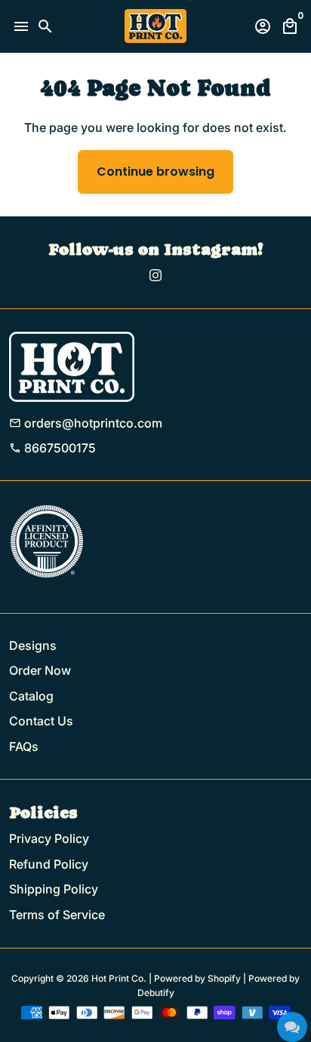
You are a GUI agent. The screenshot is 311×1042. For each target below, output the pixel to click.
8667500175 (52, 447)
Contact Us (41, 720)
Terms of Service (57, 914)
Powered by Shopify (197, 978)
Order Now (40, 670)
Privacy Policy (49, 838)
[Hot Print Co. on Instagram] (155, 275)
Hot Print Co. (118, 978)
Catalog (31, 695)
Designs (33, 645)
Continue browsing (155, 171)
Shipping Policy (53, 888)
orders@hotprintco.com (85, 423)
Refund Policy (48, 864)
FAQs (23, 746)
